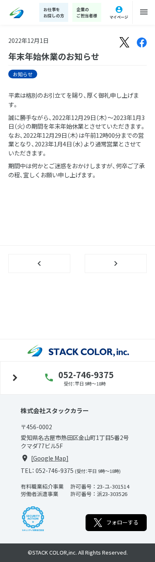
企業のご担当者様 (86, 12)
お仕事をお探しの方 (53, 12)
